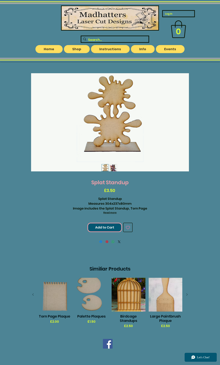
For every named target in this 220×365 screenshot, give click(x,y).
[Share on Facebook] (101, 242)
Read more (110, 212)
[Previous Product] (33, 294)
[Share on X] (119, 242)
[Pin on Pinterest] (107, 242)
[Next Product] (187, 294)
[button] (178, 29)
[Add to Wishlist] (128, 227)
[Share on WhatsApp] (113, 242)
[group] (110, 303)
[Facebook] (108, 344)
